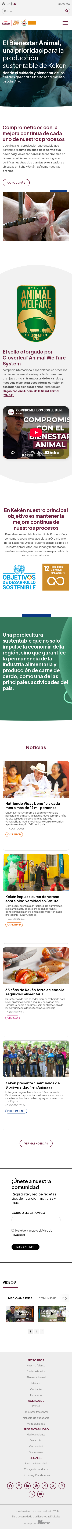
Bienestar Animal (36, 1377)
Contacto (64, 3)
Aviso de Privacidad (36, 1463)
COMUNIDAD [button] (47, 1298)
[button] (6, 1313)
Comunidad (14, 834)
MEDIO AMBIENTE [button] (20, 1298)
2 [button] (36, 1331)
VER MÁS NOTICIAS (36, 1143)
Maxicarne (36, 1395)
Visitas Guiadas (36, 1423)
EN (8, 4)
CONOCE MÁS (16, 182)
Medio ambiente (36, 1434)
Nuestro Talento (36, 1365)
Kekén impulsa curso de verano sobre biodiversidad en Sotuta (32, 898)
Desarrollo (36, 1440)
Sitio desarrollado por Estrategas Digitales (36, 1516)
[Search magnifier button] (67, 11)
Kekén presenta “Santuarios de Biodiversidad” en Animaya (32, 1085)
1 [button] (30, 1331)
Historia (36, 1383)
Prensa (36, 1405)
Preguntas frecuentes (36, 1411)
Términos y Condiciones (36, 1475)
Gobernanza (36, 1452)
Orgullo (12, 1018)
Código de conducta (36, 1469)
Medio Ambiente (16, 1111)
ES (14, 4)
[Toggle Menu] (65, 23)
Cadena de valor (36, 1371)
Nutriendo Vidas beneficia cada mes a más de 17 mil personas (32, 805)
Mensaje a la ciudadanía (36, 1417)
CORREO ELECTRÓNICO (28, 1213)
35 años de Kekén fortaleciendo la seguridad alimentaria (34, 992)
